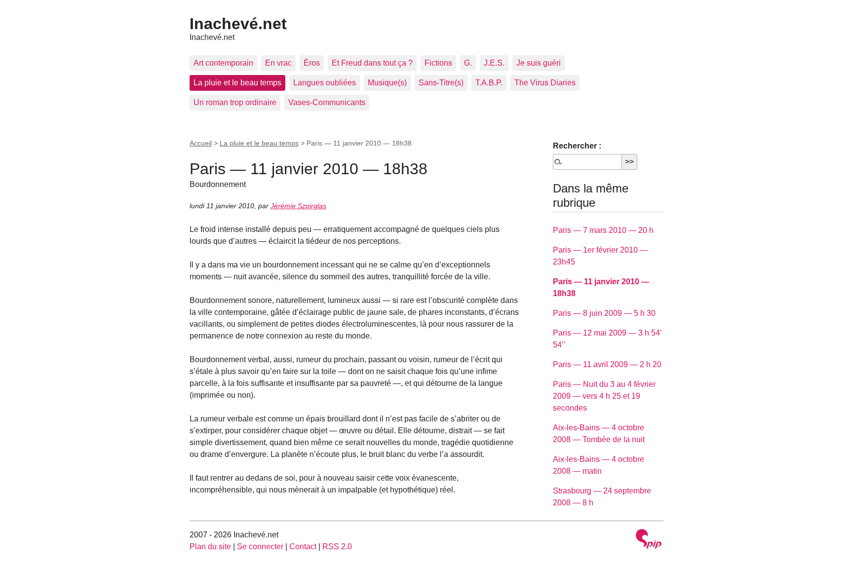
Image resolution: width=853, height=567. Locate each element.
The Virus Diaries (545, 82)
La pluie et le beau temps (237, 82)
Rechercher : (577, 146)
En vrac (278, 63)
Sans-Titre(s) (441, 82)
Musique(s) (387, 82)
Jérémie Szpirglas (298, 206)
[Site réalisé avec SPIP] (648, 540)
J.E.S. (494, 63)
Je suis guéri (538, 63)
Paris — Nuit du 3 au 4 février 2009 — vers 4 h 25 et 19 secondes (604, 396)
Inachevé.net (238, 24)
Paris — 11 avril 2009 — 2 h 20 (607, 364)
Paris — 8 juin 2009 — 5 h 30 (604, 313)
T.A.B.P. (489, 82)
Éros (312, 63)
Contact (302, 546)
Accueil (201, 143)
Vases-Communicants (326, 102)
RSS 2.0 (337, 546)
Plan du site (210, 546)
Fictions (438, 63)
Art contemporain (223, 63)
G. (468, 63)
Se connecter (260, 546)
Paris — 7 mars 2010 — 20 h (603, 230)
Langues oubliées (324, 82)
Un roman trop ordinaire (235, 102)
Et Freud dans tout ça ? (372, 63)
